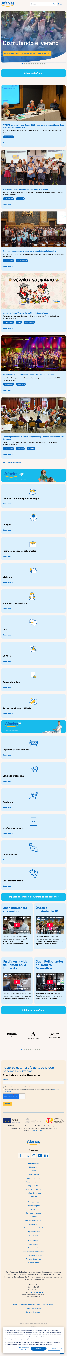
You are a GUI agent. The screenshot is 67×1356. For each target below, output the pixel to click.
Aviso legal (33, 1326)
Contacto (33, 1197)
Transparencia (33, 1174)
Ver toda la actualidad (11, 462)
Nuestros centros (33, 1178)
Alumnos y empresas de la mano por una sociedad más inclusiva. (29, 251)
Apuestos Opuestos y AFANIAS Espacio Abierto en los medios (28, 375)
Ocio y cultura (33, 1224)
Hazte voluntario (33, 1263)
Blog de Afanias (33, 1186)
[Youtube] (40, 1155)
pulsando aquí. (37, 1130)
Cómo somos (33, 1167)
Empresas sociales (33, 1232)
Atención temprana (33, 1206)
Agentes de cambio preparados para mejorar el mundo (25, 189)
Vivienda (33, 1217)
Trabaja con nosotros (33, 1182)
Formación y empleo (33, 1213)
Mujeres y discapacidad (33, 1220)
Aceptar (38, 1348)
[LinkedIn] (46, 1155)
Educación (33, 1209)
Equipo (33, 1171)
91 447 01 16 (37, 1292)
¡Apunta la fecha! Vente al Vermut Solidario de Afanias (25, 313)
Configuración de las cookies (23, 1348)
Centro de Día (33, 1235)
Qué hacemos (33, 1202)
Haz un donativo (33, 1248)
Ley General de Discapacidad (33, 1252)
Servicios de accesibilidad (33, 1228)
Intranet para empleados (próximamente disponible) (32, 1304)
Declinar (54, 1348)
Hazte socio (33, 1244)
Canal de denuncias (33, 1312)
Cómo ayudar (33, 1240)
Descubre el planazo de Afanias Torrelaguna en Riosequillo (27, 53)
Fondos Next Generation (33, 1189)
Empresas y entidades (34, 1255)
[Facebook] (21, 1155)
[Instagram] (33, 1155)
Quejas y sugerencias (33, 1308)
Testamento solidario (33, 1259)
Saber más (7, 143)
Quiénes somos (33, 1163)
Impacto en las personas (33, 1193)
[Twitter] (27, 1155)
